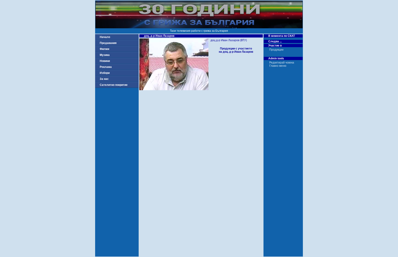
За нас (104, 79)
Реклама (106, 67)
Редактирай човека (281, 62)
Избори (105, 73)
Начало (105, 37)
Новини (105, 61)
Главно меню (277, 65)
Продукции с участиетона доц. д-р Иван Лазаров (236, 50)
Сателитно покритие (114, 85)
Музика (105, 55)
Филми (104, 49)
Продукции (276, 49)
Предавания (108, 43)
